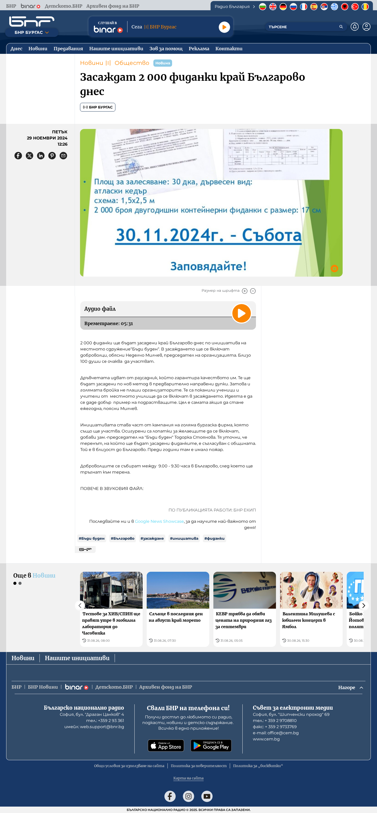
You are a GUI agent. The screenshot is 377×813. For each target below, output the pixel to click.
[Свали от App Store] (165, 745)
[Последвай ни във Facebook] (170, 796)
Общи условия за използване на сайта (129, 766)
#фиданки (214, 538)
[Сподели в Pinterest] (52, 156)
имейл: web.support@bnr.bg (94, 726)
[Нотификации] (354, 26)
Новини (91, 62)
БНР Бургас (101, 107)
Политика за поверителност (199, 766)
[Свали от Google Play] (211, 745)
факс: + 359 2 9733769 (275, 726)
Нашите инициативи (77, 658)
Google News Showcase (159, 521)
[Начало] (31, 21)
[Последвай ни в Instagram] (188, 796)
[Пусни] (224, 27)
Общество (132, 62)
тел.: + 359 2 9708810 (275, 720)
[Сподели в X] (29, 156)
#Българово (122, 538)
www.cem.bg (266, 739)
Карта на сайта (188, 778)
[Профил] (366, 26)
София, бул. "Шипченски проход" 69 (291, 714)
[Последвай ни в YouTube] (207, 796)
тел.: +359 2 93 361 (105, 720)
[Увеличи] (245, 291)
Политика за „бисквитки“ (258, 766)
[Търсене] (341, 27)
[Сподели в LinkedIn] (41, 156)
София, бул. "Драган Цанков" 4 (92, 714)
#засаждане (152, 538)
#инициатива (184, 538)
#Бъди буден (92, 538)
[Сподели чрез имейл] (63, 156)
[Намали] (253, 291)
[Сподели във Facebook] (18, 156)
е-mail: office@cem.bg (276, 732)
